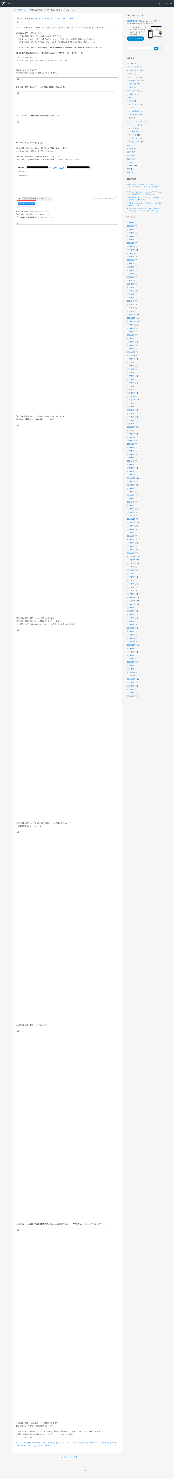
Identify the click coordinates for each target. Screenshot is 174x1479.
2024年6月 (131, 294)
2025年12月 (131, 246)
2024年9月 (131, 284)
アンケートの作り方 (134, 77)
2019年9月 (131, 485)
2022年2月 (131, 386)
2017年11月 (131, 560)
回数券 (129, 152)
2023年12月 (131, 315)
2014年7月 (131, 689)
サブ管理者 (131, 101)
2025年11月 (131, 250)
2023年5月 (131, 338)
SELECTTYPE (132, 21)
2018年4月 (131, 543)
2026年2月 (131, 243)
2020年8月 (131, 447)
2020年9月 (131, 444)
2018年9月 (131, 526)
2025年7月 (131, 263)
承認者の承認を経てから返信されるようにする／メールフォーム (45, 18)
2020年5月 (131, 458)
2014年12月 (131, 672)
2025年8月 (131, 260)
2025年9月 (131, 257)
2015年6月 (131, 659)
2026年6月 (131, 229)
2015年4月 (131, 665)
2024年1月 (131, 311)
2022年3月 (131, 383)
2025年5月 (131, 270)
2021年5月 (131, 417)
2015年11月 (131, 642)
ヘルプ (129, 118)
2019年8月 (131, 488)
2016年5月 (131, 621)
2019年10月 (131, 481)
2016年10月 (131, 604)
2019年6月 (131, 495)
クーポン (130, 87)
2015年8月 (131, 652)
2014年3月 (131, 696)
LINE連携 (130, 63)
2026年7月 (131, 226)
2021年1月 (131, 430)
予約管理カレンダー (134, 142)
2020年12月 (131, 434)
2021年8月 (131, 406)
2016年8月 (131, 611)
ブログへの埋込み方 (134, 114)
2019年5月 (131, 498)
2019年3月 (131, 505)
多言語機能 (131, 155)
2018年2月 (131, 550)
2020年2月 (131, 468)
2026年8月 (131, 222)
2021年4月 (131, 420)
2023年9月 (131, 325)
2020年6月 (131, 454)
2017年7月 (131, 573)
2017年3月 (131, 587)
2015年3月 (131, 669)
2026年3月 (131, 240)
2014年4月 (131, 693)
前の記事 (64, 1457)
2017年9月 (131, 567)
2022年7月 (131, 369)
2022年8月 (131, 366)
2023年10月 (131, 321)
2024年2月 (131, 308)
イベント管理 (131, 84)
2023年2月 (131, 349)
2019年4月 (131, 502)
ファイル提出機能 (133, 111)
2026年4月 (131, 236)
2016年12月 (131, 597)
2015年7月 (131, 655)
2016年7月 (131, 614)
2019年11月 (131, 478)
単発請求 (130, 149)
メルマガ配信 (131, 128)
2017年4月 (131, 584)
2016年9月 (131, 607)
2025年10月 (131, 253)
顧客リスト (131, 172)
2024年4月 (131, 301)
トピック (130, 108)
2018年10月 (131, 522)
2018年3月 (131, 546)
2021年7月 (131, 410)
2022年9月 (131, 362)
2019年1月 (131, 512)
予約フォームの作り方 (134, 138)
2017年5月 (131, 580)
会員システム (131, 145)
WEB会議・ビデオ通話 (135, 70)
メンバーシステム (133, 131)
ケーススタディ (132, 91)
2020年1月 (131, 471)
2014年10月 (131, 679)
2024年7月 (131, 291)
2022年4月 (131, 379)
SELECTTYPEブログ (19, 10)
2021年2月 (131, 427)
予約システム (131, 135)
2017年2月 (131, 590)
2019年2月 (131, 509)
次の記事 (74, 1457)
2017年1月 (131, 594)
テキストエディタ (133, 104)
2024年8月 (131, 287)
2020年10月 (131, 441)
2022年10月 (131, 359)
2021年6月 (131, 413)
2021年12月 (131, 393)
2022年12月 (131, 352)
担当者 (129, 159)
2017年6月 (131, 577)
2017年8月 (131, 570)
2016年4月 (131, 624)
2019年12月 (131, 475)
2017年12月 (131, 556)
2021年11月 (131, 396)
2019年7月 (131, 492)
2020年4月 (131, 461)
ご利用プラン (131, 94)
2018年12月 (131, 516)
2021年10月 (131, 400)
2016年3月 (131, 628)
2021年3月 (131, 423)
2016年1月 (131, 635)
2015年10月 (131, 645)
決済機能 (130, 166)
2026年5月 (131, 233)
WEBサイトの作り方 (134, 67)
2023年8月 (131, 328)
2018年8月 (131, 529)
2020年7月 (131, 451)
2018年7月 (131, 533)
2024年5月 (131, 297)
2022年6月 (131, 372)
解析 (128, 169)
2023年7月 (131, 332)
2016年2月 (131, 631)
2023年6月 (131, 335)
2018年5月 (131, 539)
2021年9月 (131, 403)
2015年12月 (131, 638)
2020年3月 (131, 464)
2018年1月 (131, 553)
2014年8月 (131, 686)
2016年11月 (131, 601)
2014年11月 (131, 676)
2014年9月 (131, 682)
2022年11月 (131, 355)
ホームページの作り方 (134, 121)
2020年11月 (131, 437)
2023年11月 (131, 318)
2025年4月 (131, 274)
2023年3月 (131, 345)
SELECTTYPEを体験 (135, 38)
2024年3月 (131, 304)
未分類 (129, 162)
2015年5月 (131, 662)
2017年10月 (131, 563)
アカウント (131, 74)
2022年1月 (131, 389)
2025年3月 (131, 277)
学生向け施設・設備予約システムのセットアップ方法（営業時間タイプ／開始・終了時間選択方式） (144, 186)
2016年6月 (131, 618)
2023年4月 (131, 342)
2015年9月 (131, 648)
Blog (10, 3)
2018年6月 (131, 536)
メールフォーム (24, 22)
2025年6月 (131, 267)
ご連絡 (129, 98)
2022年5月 (131, 376)
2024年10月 (131, 280)
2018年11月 (131, 519)
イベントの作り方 (133, 80)
